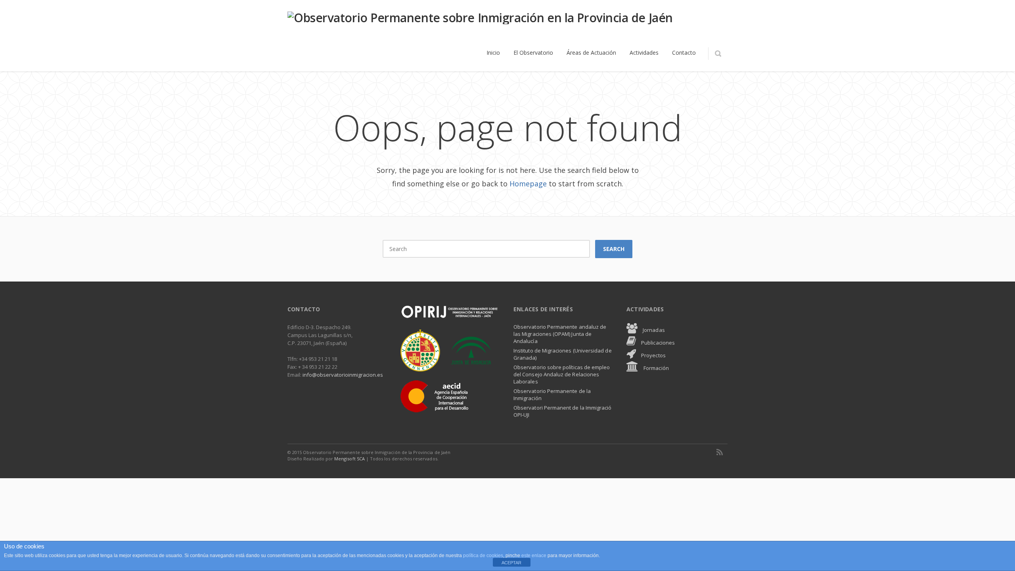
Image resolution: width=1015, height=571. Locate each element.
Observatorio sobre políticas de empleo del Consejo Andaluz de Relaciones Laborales (561, 374)
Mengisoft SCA (349, 459)
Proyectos (653, 355)
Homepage (528, 183)
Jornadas (653, 329)
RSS (720, 452)
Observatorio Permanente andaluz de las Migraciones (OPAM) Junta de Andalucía (559, 334)
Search (613, 249)
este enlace (534, 555)
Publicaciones (657, 342)
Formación (655, 368)
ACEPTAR (511, 562)
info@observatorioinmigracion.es (343, 374)
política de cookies (483, 555)
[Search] (718, 53)
